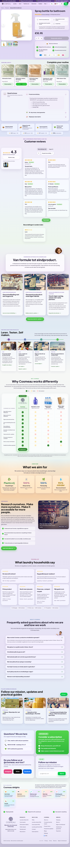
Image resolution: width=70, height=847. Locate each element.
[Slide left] (3, 25)
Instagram (8, 771)
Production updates (48, 828)
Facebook (27, 771)
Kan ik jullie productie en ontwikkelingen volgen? (34, 671)
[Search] (51, 4)
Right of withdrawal (60, 824)
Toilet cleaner (23, 827)
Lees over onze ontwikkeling (9, 313)
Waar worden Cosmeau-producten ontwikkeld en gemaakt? (34, 637)
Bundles (40, 3)
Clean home (33, 3)
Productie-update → (55, 366)
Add (21, 84)
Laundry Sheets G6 (24, 820)
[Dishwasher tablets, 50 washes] (21, 70)
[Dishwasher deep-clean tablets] (35, 70)
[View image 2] (9, 44)
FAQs (33, 820)
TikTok (18, 771)
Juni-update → (21, 366)
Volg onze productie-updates (34, 319)
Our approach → (22, 449)
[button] (66, 3)
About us (46, 820)
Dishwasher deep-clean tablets (33, 79)
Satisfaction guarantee (59, 827)
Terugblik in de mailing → (7, 365)
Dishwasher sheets (6, 78)
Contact (34, 829)
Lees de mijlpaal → (38, 363)
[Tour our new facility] (53, 514)
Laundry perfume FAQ (37, 827)
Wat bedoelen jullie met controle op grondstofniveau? (34, 657)
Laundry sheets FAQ (36, 822)
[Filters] (38, 153)
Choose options (7, 84)
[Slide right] (30, 25)
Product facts (47, 826)
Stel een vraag (11, 157)
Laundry (15, 3)
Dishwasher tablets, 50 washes (20, 79)
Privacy (46, 840)
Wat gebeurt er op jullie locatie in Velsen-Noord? (34, 647)
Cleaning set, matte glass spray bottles (47, 79)
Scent (20, 3)
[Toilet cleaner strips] (62, 70)
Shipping (58, 820)
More (45, 3)
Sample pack (23, 829)
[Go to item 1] (5, 164)
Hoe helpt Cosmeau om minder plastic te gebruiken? (34, 666)
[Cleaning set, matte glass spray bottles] (48, 70)
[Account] (61, 4)
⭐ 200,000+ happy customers (61, 1)
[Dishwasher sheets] (8, 70)
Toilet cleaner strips (61, 78)
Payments (58, 831)
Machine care (26, 3)
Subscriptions (35, 831)
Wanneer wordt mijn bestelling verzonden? (34, 676)
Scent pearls (22, 822)
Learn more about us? (9, 548)
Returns (58, 822)
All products (22, 831)
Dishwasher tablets (24, 824)
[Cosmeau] (6, 4)
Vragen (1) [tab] (51, 149)
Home (2, 7)
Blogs (45, 831)
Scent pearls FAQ (36, 824)
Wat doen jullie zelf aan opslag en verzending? (34, 662)
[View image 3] (15, 44)
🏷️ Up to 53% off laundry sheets (9, 1)
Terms (50, 840)
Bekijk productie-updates (32, 313)
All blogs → (63, 694)
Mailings (46, 833)
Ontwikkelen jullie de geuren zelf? (34, 652)
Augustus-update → (23, 368)
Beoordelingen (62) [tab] (42, 149)
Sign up (62, 773)
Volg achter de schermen (55, 313)
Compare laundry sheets (48, 823)
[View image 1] (3, 44)
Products (7, 7)
